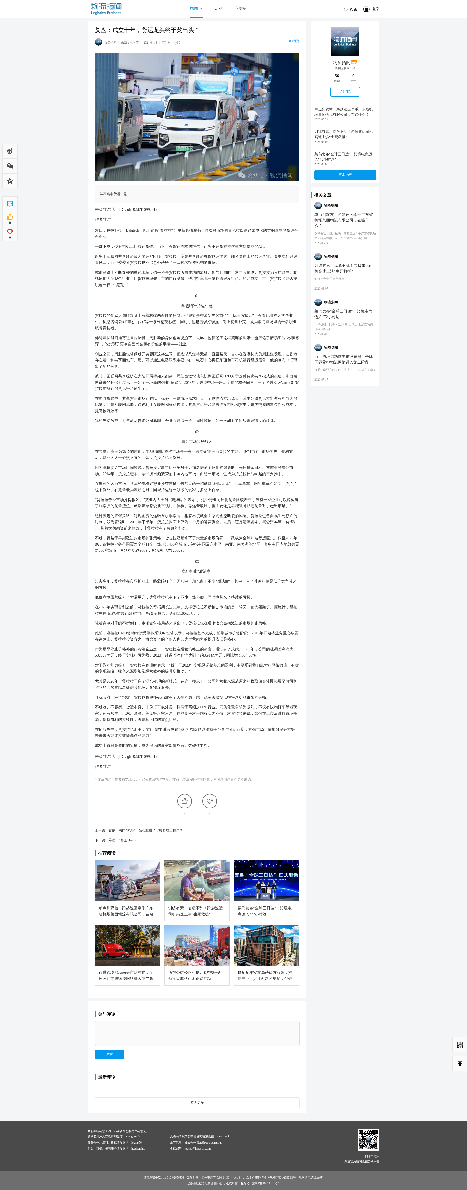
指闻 (194, 8)
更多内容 (345, 175)
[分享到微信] (10, 170)
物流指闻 (341, 62)
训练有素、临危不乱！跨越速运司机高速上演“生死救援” (343, 134)
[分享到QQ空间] (10, 187)
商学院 (240, 8)
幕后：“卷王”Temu (122, 840)
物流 (295, 41)
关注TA (345, 91)
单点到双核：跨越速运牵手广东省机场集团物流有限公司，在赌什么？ (343, 112)
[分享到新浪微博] (10, 152)
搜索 (353, 9)
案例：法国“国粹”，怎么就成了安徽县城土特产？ (145, 830)
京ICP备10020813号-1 (266, 1183)
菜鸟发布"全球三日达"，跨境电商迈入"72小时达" (343, 156)
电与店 (134, 42)
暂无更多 (197, 1102)
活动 (219, 8)
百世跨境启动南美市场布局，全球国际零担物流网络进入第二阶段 (343, 359)
